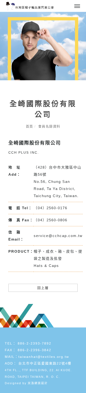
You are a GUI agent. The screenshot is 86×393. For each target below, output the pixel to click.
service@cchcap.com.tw (58, 236)
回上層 (43, 288)
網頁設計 (41, 383)
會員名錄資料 (49, 126)
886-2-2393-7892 (34, 343)
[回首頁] (30, 6)
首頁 (29, 126)
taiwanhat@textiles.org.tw (43, 357)
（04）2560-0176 (50, 208)
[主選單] (77, 6)
